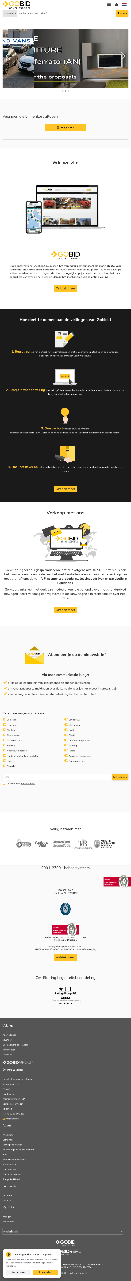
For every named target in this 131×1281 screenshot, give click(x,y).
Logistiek (11, 719)
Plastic (72, 735)
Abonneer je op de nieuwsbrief (18, 1149)
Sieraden (11, 766)
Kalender (7, 1039)
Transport (12, 725)
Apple (72, 750)
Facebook (7, 1195)
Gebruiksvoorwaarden (14, 1159)
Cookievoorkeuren (12, 1174)
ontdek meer (65, 957)
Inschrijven (121, 777)
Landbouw (74, 719)
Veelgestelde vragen (13, 1103)
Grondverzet (13, 735)
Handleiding (9, 1093)
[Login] (116, 4)
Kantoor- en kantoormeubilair (23, 756)
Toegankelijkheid (11, 1179)
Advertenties (9, 1049)
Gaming (73, 745)
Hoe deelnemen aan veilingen (18, 1079)
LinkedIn (7, 1200)
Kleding (11, 745)
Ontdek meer (65, 288)
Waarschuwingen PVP (14, 1098)
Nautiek (11, 730)
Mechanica (74, 725)
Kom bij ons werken (12, 1144)
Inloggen (7, 1216)
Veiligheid (7, 1108)
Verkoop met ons (11, 1084)
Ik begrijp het (45, 1272)
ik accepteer (20, 783)
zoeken (123, 13)
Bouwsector (13, 740)
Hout (71, 730)
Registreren (8, 1221)
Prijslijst (6, 1089)
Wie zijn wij (8, 1134)
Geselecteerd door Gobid (15, 1044)
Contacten (8, 1139)
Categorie (9, 13)
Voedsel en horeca (17, 750)
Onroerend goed (77, 761)
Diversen (11, 761)
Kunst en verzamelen (80, 756)
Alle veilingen (9, 1034)
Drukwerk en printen (79, 740)
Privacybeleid (28, 783)
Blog (5, 1154)
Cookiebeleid (9, 1169)
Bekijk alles (66, 127)
